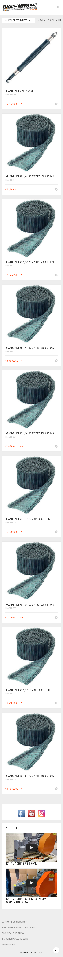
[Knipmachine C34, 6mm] (31, 847)
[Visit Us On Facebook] (22, 813)
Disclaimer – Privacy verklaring (18, 927)
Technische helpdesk (13, 933)
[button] (56, 104)
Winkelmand (8, 944)
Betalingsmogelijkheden (15, 938)
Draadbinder (10, 94)
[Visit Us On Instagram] (41, 813)
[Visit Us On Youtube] (32, 813)
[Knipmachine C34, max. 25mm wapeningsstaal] (31, 883)
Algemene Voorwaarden (14, 922)
